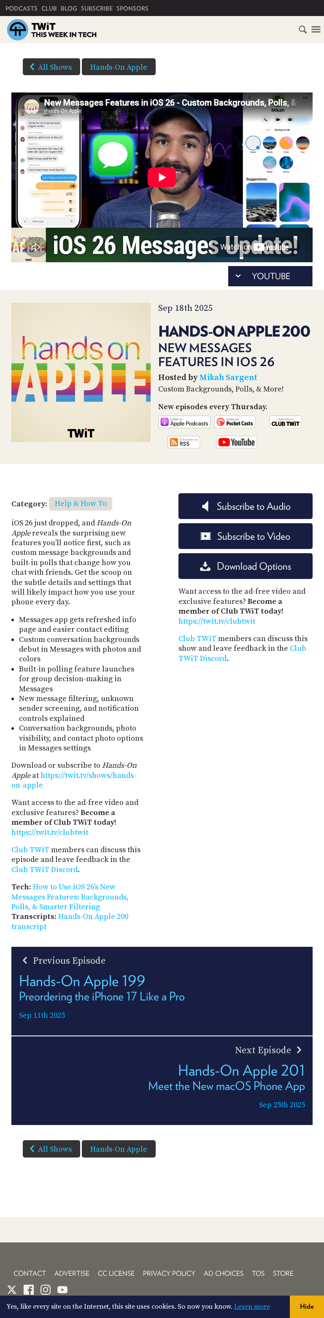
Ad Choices (223, 1273)
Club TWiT (30, 850)
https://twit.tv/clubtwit (49, 832)
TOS (258, 1273)
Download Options (254, 566)
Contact (30, 1273)
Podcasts (21, 8)
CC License (116, 1273)
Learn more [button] (252, 1306)
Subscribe (97, 8)
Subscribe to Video (253, 536)
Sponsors (132, 8)
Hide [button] (307, 1306)
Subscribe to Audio (254, 506)
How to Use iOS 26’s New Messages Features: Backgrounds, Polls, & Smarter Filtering (70, 897)
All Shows (55, 67)
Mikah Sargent (228, 377)
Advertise (71, 1273)
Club (49, 8)
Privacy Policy (169, 1273)
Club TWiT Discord (44, 870)
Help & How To (81, 503)
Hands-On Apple (118, 67)
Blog (69, 8)
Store (283, 1273)
